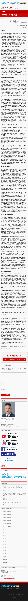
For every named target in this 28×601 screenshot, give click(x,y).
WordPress (10, 596)
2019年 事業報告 (7, 523)
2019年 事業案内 (7, 526)
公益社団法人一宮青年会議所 (12, 594)
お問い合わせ (4, 466)
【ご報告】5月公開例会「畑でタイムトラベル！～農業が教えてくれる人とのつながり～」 (14, 499)
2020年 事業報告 (7, 517)
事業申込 (5, 562)
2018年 (4, 529)
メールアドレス (5, 386)
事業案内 (5, 559)
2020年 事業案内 (7, 520)
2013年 (4, 544)
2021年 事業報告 (7, 511)
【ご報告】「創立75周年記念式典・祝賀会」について (14, 503)
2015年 (4, 538)
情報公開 (3, 465)
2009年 (4, 556)
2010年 (4, 553)
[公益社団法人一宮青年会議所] (14, 3)
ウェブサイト (4, 389)
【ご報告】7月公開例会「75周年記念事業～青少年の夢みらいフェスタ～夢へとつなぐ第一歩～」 (14, 486)
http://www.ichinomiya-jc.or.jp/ (10, 576)
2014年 (4, 541)
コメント (3, 371)
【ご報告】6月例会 (7, 490)
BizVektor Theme (16, 596)
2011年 (4, 550)
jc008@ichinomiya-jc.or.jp (9, 578)
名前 (2, 382)
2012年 (4, 547)
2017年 (4, 532)
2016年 (4, 535)
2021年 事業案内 (7, 514)
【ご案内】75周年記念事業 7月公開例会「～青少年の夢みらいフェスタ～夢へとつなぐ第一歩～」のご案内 (14, 494)
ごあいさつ (5, 421)
